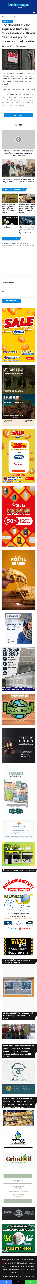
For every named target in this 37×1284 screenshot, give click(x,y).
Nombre (4, 274)
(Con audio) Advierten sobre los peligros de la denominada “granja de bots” (27, 230)
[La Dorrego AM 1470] (18, 4)
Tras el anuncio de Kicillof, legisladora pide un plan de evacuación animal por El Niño (8, 209)
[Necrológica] (10, 220)
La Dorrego (6, 46)
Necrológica (6, 227)
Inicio (4, 17)
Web (3, 291)
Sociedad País (12, 17)
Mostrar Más (18, 115)
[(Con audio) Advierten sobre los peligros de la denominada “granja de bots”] (27, 220)
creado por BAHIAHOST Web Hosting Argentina (20, 1263)
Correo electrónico (8, 282)
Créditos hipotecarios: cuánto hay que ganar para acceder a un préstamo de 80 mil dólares (27, 209)
